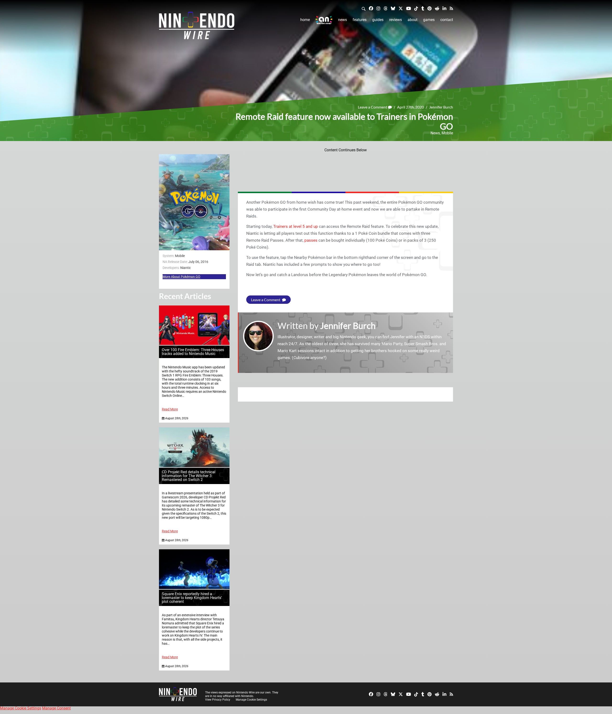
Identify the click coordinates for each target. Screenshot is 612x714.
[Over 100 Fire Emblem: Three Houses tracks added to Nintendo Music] (194, 343)
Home (305, 19)
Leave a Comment (373, 107)
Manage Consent (56, 708)
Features (359, 19)
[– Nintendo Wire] (196, 27)
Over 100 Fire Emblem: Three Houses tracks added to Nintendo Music (193, 352)
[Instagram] (378, 8)
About (412, 19)
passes (310, 240)
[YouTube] (408, 8)
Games (429, 19)
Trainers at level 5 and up (295, 226)
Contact (446, 19)
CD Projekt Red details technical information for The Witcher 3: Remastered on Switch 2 (188, 476)
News (342, 19)
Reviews (395, 19)
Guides (377, 19)
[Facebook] (371, 8)
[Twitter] (401, 8)
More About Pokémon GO (181, 276)
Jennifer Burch (441, 107)
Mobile (447, 133)
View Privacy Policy (217, 699)
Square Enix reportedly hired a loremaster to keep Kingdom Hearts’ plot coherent (192, 598)
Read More (170, 409)
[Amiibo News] (324, 20)
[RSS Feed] (451, 8)
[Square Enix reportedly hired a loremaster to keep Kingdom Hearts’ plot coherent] (194, 587)
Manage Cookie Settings (251, 699)
